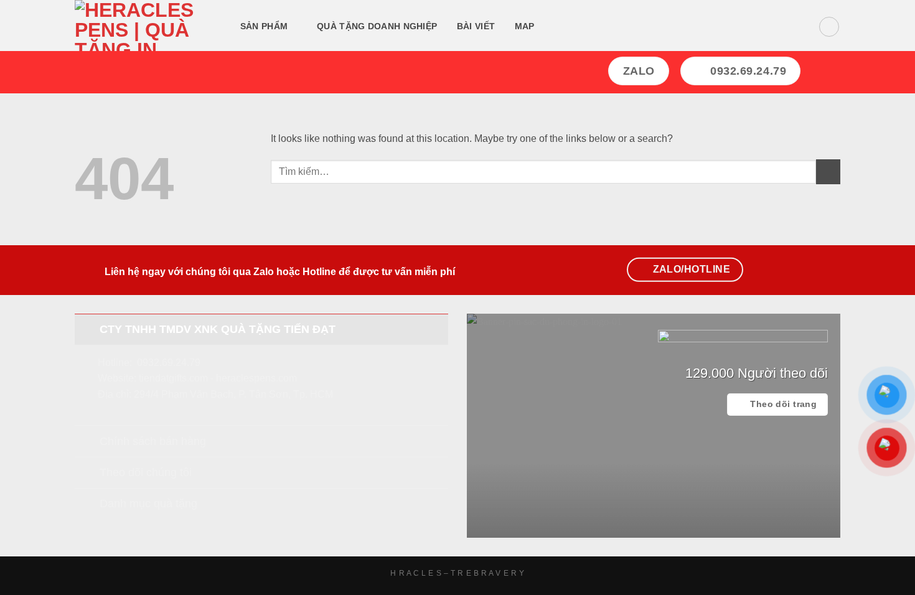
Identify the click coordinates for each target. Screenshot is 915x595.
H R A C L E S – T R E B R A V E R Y (457, 573)
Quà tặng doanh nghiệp (377, 26)
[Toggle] (87, 329)
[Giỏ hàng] (829, 27)
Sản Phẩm (264, 26)
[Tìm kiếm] (559, 27)
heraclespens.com (256, 378)
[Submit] (828, 171)
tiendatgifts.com (173, 378)
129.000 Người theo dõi (756, 373)
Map (525, 26)
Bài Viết (476, 26)
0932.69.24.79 (168, 362)
